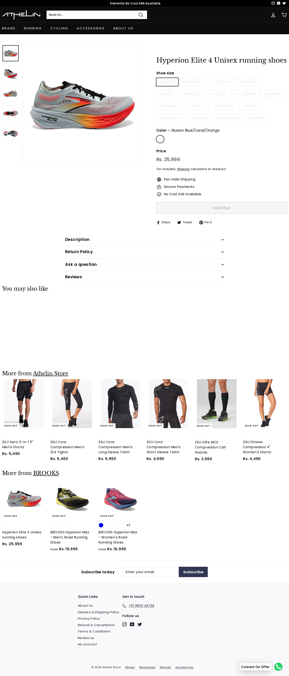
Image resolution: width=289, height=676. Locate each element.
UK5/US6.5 (221, 81)
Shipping (183, 169)
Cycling (59, 28)
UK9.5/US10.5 (224, 106)
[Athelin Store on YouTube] (132, 624)
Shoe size (165, 73)
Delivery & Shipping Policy (98, 612)
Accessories (91, 28)
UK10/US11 (250, 106)
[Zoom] (82, 104)
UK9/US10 (196, 106)
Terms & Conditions (94, 631)
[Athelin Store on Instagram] (124, 624)
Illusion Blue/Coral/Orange (160, 139)
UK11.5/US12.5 (228, 118)
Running (33, 28)
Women (165, 667)
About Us (123, 28)
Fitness (130, 667)
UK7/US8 (219, 93)
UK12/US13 (255, 118)
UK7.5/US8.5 (245, 93)
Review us (86, 638)
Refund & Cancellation (96, 625)
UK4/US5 (167, 81)
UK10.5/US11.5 (171, 118)
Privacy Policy (89, 618)
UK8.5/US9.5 (170, 106)
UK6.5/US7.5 (193, 93)
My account (87, 644)
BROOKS (46, 473)
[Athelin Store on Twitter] (140, 624)
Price (161, 151)
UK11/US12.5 (199, 118)
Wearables (147, 667)
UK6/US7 (167, 93)
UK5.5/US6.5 (248, 81)
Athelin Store (50, 373)
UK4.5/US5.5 (193, 81)
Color (188, 130)
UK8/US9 (271, 93)
